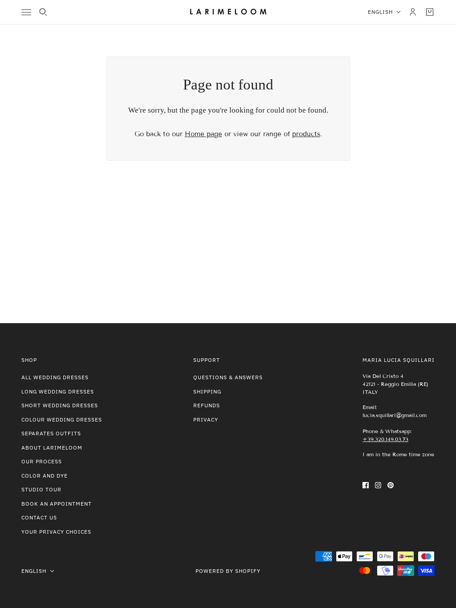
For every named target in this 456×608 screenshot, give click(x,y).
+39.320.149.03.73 (385, 439)
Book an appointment (56, 503)
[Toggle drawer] (26, 12)
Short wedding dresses (59, 405)
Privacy (205, 419)
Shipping (207, 391)
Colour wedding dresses (61, 419)
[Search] (43, 12)
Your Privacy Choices (56, 531)
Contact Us (39, 517)
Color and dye (44, 475)
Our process (41, 461)
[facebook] (365, 485)
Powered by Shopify (228, 570)
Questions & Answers (228, 377)
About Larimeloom (51, 447)
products (306, 134)
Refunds (206, 405)
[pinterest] (390, 485)
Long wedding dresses (57, 391)
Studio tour (41, 489)
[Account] (413, 12)
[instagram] (378, 485)
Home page (203, 134)
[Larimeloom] (228, 12)
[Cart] (430, 12)
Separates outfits (51, 433)
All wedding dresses (55, 377)
